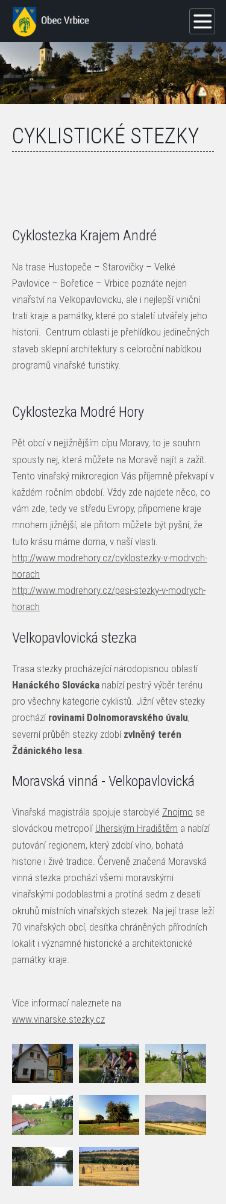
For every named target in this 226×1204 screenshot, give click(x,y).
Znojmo (177, 812)
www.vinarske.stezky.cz (58, 1019)
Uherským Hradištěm (136, 828)
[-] (42, 1063)
